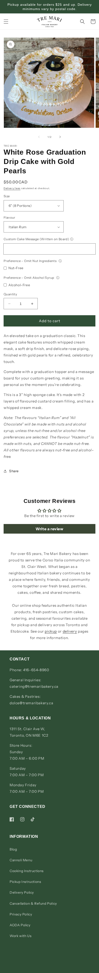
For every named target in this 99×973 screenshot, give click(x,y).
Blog (13, 849)
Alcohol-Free (19, 285)
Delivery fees (12, 188)
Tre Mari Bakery (55, 969)
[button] (6, 21)
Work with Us (20, 936)
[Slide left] (39, 137)
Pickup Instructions (25, 882)
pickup (51, 631)
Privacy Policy (21, 914)
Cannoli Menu (21, 860)
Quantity (10, 294)
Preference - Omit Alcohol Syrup (29, 278)
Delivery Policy (22, 892)
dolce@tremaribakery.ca (31, 703)
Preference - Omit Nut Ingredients (30, 261)
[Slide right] (60, 137)
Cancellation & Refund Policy (33, 903)
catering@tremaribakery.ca (34, 686)
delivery (70, 631)
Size (7, 196)
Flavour (9, 217)
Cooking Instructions (27, 871)
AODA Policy (20, 925)
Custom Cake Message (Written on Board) (36, 239)
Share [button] (14, 471)
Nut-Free (16, 268)
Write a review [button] (49, 528)
